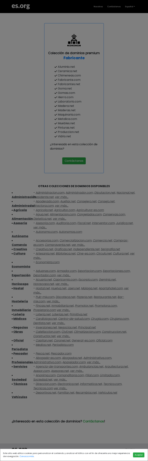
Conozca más (26, 456)
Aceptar (139, 454)
